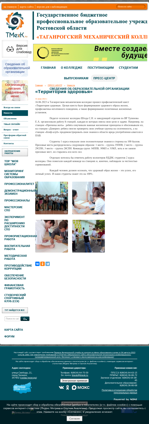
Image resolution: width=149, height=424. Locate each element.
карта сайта (27, 6)
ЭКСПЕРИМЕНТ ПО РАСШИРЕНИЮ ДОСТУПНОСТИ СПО (14, 223)
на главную (10, 6)
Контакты (9, 143)
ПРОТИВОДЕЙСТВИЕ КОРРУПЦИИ (15, 267)
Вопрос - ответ (11, 129)
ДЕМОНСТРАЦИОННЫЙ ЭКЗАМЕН (15, 192)
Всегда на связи (12, 107)
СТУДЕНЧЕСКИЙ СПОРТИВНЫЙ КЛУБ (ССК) (15, 298)
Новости (8, 113)
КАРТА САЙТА (13, 329)
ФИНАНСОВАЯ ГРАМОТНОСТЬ (14, 287)
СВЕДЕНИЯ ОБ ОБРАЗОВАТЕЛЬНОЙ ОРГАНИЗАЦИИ (89, 89)
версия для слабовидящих (52, 6)
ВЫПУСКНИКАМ (76, 78)
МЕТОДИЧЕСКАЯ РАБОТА (15, 257)
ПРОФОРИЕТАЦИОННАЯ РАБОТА (15, 238)
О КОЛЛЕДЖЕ (71, 67)
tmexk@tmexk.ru (80, 375)
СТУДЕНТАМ (128, 67)
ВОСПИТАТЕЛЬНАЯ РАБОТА (15, 247)
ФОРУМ (9, 336)
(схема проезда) (28, 378)
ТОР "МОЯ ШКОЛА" (11, 163)
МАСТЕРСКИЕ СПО (13, 209)
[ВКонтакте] (37, 264)
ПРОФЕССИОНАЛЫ (15, 200)
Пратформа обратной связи (15, 136)
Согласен (74, 418)
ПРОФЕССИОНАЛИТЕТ (15, 183)
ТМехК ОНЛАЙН (12, 124)
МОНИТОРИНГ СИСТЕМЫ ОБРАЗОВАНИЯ (14, 174)
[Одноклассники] (42, 264)
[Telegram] (47, 264)
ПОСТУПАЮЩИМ (101, 67)
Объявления (10, 118)
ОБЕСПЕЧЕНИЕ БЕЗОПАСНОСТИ (15, 277)
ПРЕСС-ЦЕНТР (104, 78)
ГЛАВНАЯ (48, 67)
